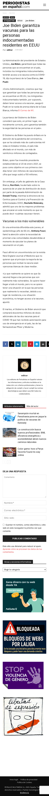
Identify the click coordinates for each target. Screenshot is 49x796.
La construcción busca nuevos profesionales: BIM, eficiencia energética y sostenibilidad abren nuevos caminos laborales (32, 435)
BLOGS (12, 13)
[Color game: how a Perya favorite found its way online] (9, 452)
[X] (11, 344)
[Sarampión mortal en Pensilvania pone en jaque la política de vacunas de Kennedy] (9, 416)
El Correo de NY (25, 110)
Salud (12, 17)
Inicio (5, 13)
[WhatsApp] (24, 344)
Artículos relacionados (13, 406)
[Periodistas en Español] (16, 4)
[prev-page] (4, 462)
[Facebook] (5, 344)
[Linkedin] (18, 344)
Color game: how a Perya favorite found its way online (30, 451)
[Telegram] (36, 344)
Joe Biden (29, 20)
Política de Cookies (24, 782)
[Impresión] (43, 344)
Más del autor (32, 406)
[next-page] (8, 462)
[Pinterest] (30, 344)
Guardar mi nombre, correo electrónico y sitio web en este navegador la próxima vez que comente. (24, 528)
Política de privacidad (29, 779)
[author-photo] (24, 371)
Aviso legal (14, 779)
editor (10, 50)
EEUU (20, 20)
